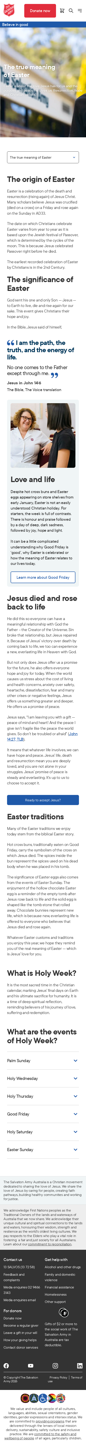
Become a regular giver (21, 1325)
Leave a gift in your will (20, 1332)
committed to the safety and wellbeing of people (40, 1436)
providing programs (50, 1421)
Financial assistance (59, 1287)
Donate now (12, 1318)
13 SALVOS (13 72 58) (19, 1267)
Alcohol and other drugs (63, 1267)
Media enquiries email (20, 1300)
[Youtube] (30, 1365)
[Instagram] (55, 1365)
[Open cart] (62, 10)
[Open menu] (79, 10)
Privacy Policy (58, 1377)
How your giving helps (20, 1340)
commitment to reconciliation (49, 1244)
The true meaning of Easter (30, 157)
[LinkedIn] (79, 1365)
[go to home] (9, 10)
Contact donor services (21, 1347)
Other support (55, 1301)
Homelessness (56, 1294)
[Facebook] (6, 1365)
